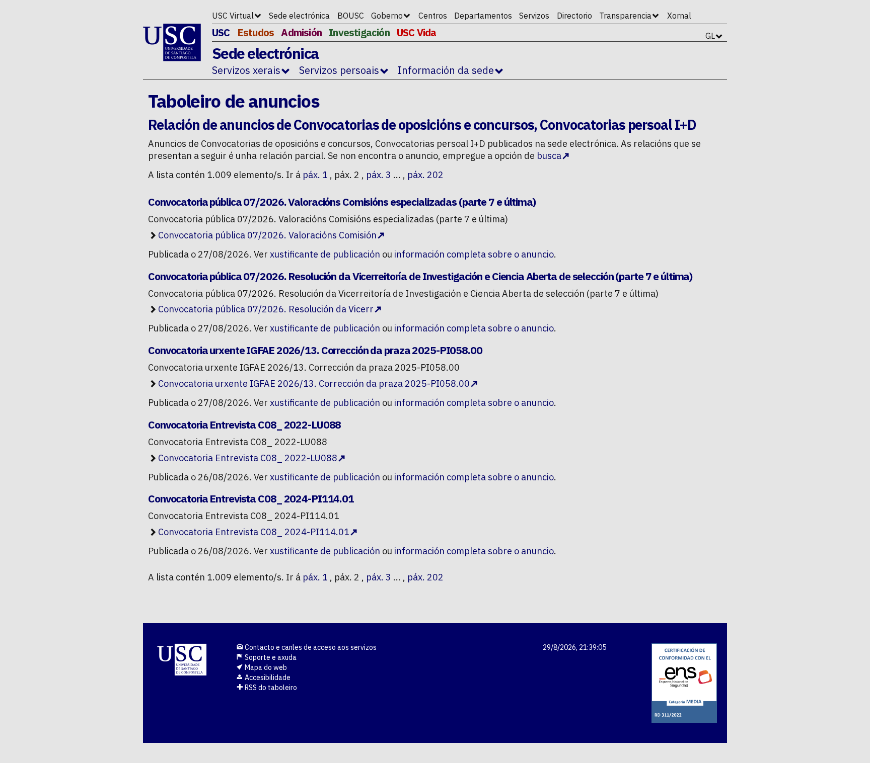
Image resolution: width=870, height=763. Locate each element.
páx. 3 (378, 175)
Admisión (301, 32)
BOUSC (350, 16)
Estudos (255, 32)
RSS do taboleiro (270, 687)
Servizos (534, 16)
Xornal (679, 16)
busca (549, 155)
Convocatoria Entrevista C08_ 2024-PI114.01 (253, 532)
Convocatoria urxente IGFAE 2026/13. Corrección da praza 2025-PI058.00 (314, 383)
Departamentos (483, 16)
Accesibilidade (267, 677)
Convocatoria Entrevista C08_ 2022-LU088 (247, 458)
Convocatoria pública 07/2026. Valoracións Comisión (267, 235)
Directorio (574, 16)
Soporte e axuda (270, 657)
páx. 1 (315, 175)
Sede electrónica (299, 16)
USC (221, 32)
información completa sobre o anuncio (474, 254)
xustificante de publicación (325, 254)
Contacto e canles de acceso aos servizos (310, 647)
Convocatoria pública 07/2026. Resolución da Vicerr (266, 309)
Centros (432, 16)
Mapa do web (265, 667)
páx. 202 (425, 175)
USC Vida (417, 32)
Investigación (359, 32)
